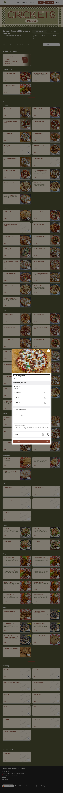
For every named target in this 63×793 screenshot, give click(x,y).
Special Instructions (20, 410)
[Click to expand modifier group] (48, 392)
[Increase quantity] (48, 434)
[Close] (48, 350)
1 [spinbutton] (45, 434)
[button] (31, 361)
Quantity (16, 434)
